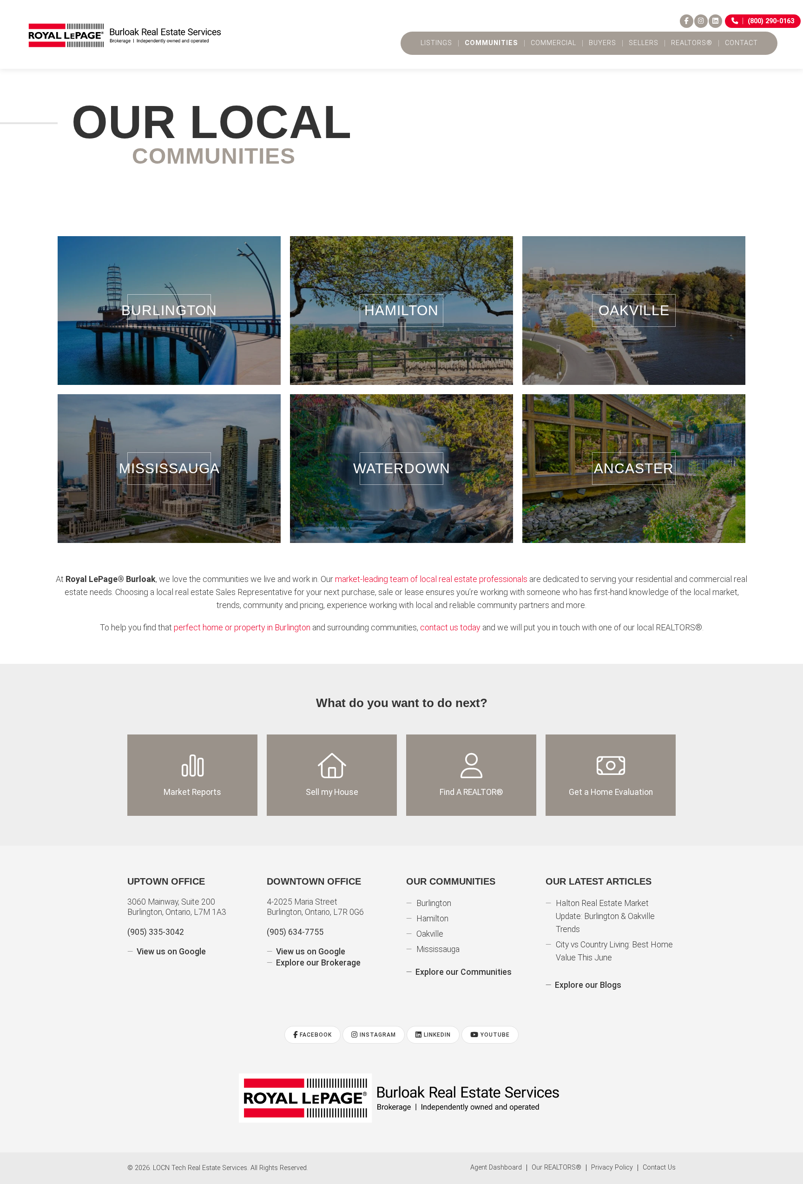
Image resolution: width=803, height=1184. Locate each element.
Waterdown (401, 468)
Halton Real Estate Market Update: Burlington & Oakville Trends (605, 916)
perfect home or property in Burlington (242, 627)
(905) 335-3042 (155, 932)
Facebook (315, 1035)
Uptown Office (166, 881)
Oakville (634, 310)
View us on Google (171, 951)
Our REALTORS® (556, 1167)
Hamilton (401, 310)
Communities (491, 43)
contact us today (450, 627)
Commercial (553, 43)
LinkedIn (436, 1035)
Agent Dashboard (496, 1167)
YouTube (494, 1035)
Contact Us (659, 1167)
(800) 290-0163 (771, 21)
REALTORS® (691, 43)
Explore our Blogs (588, 985)
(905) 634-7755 (295, 932)
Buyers (602, 43)
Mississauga (169, 468)
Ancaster (634, 468)
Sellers (643, 43)
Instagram (377, 1035)
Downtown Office (314, 881)
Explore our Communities (463, 972)
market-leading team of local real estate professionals (431, 579)
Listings (436, 43)
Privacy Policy (612, 1167)
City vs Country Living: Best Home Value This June (614, 951)
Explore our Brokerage (318, 962)
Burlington (169, 310)
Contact (741, 43)
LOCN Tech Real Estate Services (200, 1168)
